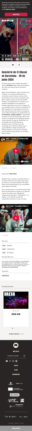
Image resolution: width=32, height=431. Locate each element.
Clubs (16, 370)
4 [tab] (17, 328)
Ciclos (16, 365)
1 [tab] (12, 328)
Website (5, 167)
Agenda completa (14, 334)
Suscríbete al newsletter (13, 355)
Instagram (14, 167)
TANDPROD (5, 275)
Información (16, 374)
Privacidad (16, 423)
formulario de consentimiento (10, 267)
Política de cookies (10, 9)
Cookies (22, 423)
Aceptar (16, 14)
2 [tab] (14, 328)
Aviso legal (11, 423)
